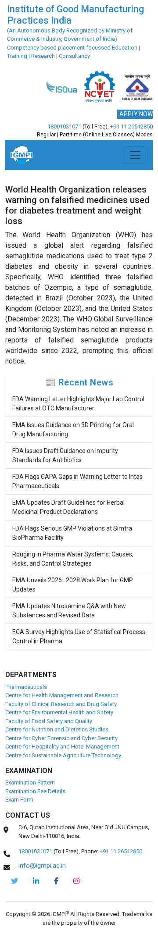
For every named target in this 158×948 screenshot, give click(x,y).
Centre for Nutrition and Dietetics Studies (56, 729)
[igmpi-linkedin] (36, 880)
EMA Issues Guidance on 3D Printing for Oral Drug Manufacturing (73, 429)
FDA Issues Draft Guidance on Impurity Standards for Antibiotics (65, 455)
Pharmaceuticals (26, 687)
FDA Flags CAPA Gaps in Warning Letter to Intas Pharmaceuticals (77, 481)
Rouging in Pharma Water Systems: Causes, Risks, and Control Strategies (72, 559)
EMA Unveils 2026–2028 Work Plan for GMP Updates (72, 585)
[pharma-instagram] (76, 880)
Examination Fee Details (35, 791)
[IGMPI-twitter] (14, 880)
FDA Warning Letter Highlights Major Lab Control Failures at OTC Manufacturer (78, 404)
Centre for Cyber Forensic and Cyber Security (61, 738)
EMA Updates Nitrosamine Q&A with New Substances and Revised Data (69, 610)
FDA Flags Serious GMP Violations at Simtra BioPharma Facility (72, 533)
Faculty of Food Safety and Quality (48, 721)
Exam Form (19, 799)
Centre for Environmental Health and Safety (59, 712)
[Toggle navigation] (135, 155)
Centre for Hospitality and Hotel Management (62, 746)
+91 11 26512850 (131, 126)
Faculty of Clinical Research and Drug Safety (61, 704)
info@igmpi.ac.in (42, 866)
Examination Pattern (30, 782)
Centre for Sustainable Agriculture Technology (63, 755)
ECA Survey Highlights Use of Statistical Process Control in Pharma (78, 636)
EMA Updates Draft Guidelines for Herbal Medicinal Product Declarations (68, 507)
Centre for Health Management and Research (61, 695)
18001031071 (64, 126)
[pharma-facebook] (56, 880)
